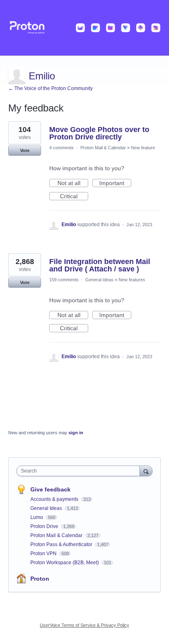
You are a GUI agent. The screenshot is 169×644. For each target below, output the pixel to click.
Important (115, 183)
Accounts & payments (55, 499)
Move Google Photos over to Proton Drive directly (99, 133)
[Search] (146, 471)
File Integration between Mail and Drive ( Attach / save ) (99, 265)
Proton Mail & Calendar (103, 147)
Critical (74, 196)
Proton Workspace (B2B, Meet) (65, 562)
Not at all (72, 183)
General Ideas (99, 279)
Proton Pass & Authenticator (62, 544)
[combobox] (80, 471)
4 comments (61, 147)
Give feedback (50, 489)
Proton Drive (44, 526)
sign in (76, 432)
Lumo (37, 517)
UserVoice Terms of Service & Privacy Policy (84, 625)
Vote (25, 150)
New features (132, 279)
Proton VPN (44, 553)
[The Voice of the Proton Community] (84, 27)
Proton (39, 578)
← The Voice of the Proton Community (50, 88)
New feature (143, 147)
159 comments (64, 279)
